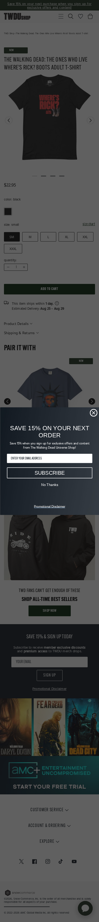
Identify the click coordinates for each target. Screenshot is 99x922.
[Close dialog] (93, 412)
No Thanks (49, 485)
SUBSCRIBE (49, 473)
